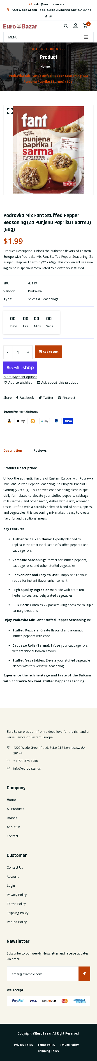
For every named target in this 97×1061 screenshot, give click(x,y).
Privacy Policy (17, 895)
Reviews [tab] (40, 450)
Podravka (35, 291)
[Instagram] (51, 17)
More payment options (20, 377)
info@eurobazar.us (48, 4)
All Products (15, 809)
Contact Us (15, 867)
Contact (12, 836)
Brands (12, 818)
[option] (48, 150)
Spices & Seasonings (43, 299)
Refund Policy (17, 922)
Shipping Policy (17, 913)
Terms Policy (16, 904)
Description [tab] (12, 450)
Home (45, 66)
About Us (13, 827)
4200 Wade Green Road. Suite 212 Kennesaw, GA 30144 (51, 10)
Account (13, 876)
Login (11, 885)
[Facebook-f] (46, 17)
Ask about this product (59, 382)
